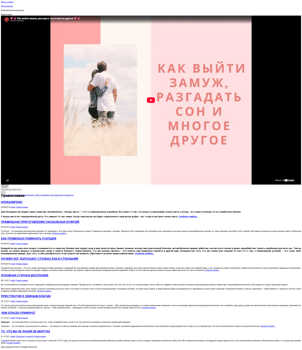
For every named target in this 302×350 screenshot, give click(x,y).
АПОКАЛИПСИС (12, 202)
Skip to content (7, 2)
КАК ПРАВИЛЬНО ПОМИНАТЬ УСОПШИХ (28, 238)
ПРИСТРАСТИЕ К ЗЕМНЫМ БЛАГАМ (26, 296)
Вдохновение (7, 6)
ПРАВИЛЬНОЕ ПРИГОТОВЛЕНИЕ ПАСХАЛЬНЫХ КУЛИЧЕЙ (40, 222)
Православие (22, 207)
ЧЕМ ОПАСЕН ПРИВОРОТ (18, 312)
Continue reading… (188, 216)
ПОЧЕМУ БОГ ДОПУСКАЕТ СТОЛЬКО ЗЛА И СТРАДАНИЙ (39, 258)
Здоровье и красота (25, 336)
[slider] (38, 195)
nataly (13, 207)
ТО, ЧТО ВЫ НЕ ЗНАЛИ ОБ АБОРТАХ (25, 331)
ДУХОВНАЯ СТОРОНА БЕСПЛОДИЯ (24, 275)
